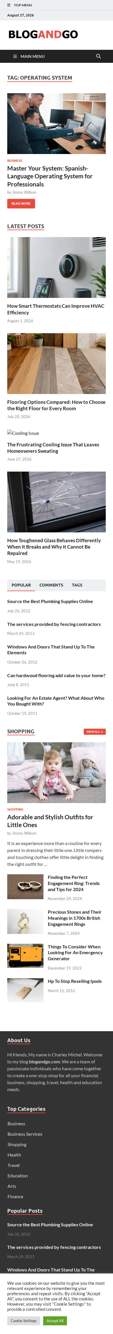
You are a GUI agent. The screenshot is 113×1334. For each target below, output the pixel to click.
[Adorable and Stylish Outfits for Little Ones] (56, 745)
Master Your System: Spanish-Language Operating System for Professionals (50, 176)
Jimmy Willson (24, 192)
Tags (77, 585)
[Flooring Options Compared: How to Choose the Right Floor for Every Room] (56, 363)
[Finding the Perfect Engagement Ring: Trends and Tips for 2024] (25, 877)
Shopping (15, 809)
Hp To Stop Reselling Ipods (75, 981)
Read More (19, 202)
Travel (14, 1165)
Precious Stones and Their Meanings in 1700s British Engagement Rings (75, 918)
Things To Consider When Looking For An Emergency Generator (75, 952)
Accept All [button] (55, 1320)
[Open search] (98, 56)
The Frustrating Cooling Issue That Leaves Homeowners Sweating (53, 447)
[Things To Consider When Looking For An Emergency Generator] (25, 947)
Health (14, 1154)
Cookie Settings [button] (24, 1320)
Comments (51, 585)
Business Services (25, 1134)
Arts (12, 1186)
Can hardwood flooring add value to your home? (56, 675)
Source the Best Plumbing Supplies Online (50, 601)
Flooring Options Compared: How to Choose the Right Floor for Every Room (56, 405)
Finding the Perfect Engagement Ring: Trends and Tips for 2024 (74, 883)
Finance (15, 1196)
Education (18, 1175)
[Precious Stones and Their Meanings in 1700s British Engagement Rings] (25, 912)
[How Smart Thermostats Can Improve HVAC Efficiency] (56, 267)
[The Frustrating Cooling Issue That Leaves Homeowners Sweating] (23, 432)
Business (14, 161)
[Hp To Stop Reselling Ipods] (25, 981)
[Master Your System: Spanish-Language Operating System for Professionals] (56, 123)
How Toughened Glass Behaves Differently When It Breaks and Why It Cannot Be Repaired (54, 546)
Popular (21, 585)
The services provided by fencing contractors (54, 624)
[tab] (21, 585)
